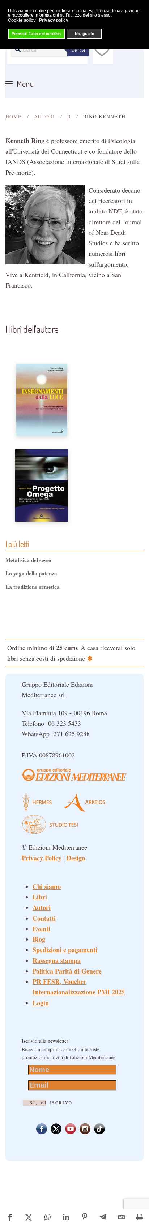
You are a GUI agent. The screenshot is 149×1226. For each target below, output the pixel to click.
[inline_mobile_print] (140, 1217)
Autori (42, 907)
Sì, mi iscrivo (51, 1102)
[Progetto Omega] (41, 484)
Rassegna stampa (57, 960)
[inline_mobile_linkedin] (66, 1217)
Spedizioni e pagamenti (65, 949)
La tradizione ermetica (32, 587)
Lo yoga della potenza (31, 573)
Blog (39, 939)
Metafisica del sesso (28, 560)
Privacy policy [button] (53, 20)
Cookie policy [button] (22, 20)
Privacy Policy (41, 858)
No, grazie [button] (84, 33)
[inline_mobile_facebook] (9, 1217)
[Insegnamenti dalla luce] (41, 398)
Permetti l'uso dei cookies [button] (36, 33)
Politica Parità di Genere (67, 971)
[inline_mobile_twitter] (28, 1217)
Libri (40, 897)
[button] (19, 83)
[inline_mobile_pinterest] (84, 1217)
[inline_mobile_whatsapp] (47, 1217)
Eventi (41, 928)
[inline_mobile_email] (121, 1217)
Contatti (44, 918)
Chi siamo (47, 886)
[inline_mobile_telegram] (103, 1217)
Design (76, 858)
